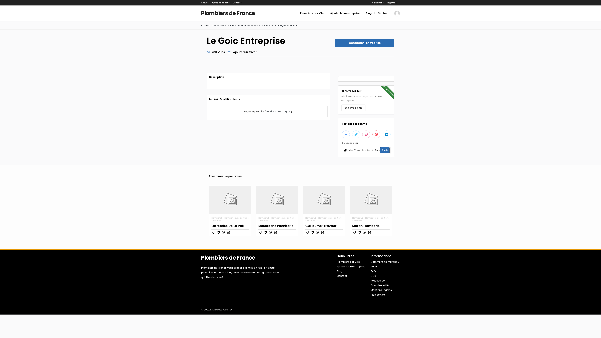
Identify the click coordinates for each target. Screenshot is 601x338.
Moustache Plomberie (275, 226)
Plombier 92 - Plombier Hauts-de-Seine (237, 25)
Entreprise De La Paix (227, 226)
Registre (391, 2)
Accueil (204, 2)
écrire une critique (278, 111)
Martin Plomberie (366, 226)
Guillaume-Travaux (321, 226)
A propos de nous (221, 2)
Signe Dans (378, 2)
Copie (385, 150)
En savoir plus (353, 108)
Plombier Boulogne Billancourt (281, 25)
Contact (237, 2)
